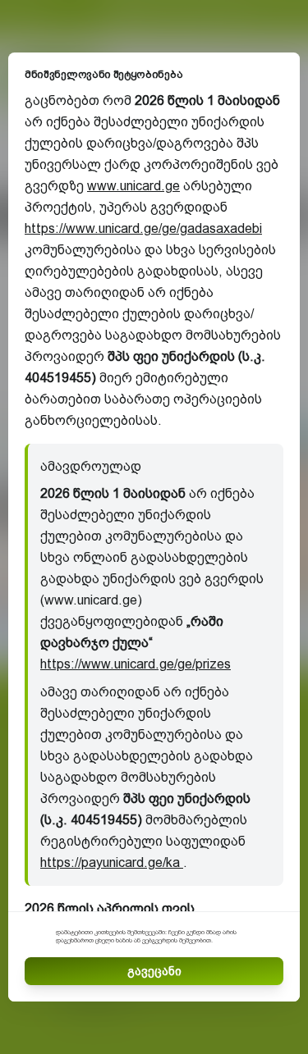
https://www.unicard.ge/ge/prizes (135, 664)
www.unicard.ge (133, 186)
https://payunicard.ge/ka (111, 862)
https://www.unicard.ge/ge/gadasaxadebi (143, 228)
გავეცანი (154, 971)
